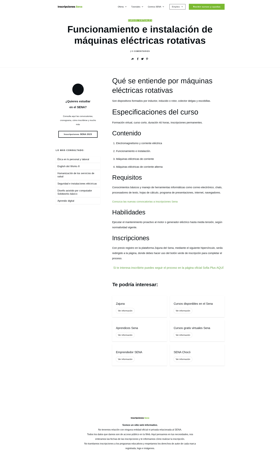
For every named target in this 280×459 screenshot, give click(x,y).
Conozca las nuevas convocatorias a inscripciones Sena (145, 201)
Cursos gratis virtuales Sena (197, 331)
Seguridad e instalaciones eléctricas (77, 183)
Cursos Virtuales (140, 20)
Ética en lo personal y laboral (73, 159)
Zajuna (139, 306)
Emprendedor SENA (139, 355)
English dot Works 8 (68, 166)
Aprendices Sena (139, 331)
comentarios (141, 51)
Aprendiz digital (65, 200)
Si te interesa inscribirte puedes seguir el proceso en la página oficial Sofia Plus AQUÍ (168, 267)
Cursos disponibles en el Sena (197, 306)
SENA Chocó (197, 355)
